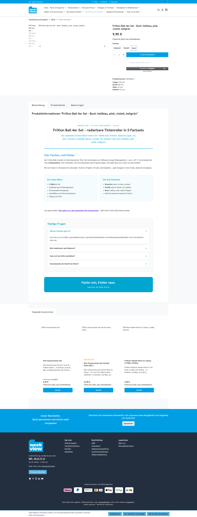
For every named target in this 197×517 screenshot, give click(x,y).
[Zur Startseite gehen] (34, 10)
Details (58, 390)
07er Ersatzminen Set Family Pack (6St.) (96, 364)
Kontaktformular (48, 466)
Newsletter (69, 452)
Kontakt (68, 449)
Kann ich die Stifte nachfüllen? (62, 256)
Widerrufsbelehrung (99, 455)
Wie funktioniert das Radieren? (62, 248)
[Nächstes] (104, 46)
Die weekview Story (126, 446)
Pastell (126, 48)
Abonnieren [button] (128, 424)
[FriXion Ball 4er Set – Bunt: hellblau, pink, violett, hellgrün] (72, 46)
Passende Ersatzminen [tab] (42, 312)
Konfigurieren (115, 514)
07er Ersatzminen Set (52, 361)
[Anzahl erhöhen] (123, 54)
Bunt (134, 48)
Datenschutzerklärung (100, 449)
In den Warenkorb (147, 55)
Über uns (122, 443)
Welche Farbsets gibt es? (60, 231)
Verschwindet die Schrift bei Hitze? (64, 264)
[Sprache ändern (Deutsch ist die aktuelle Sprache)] (166, 2)
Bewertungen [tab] (77, 105)
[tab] (38, 105)
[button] (147, 69)
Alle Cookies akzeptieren (158, 514)
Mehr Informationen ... (37, 515)
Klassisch (117, 48)
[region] (68, 46)
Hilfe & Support (71, 443)
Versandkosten (104, 502)
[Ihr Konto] (162, 10)
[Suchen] (158, 10)
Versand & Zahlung (72, 446)
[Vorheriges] (40, 46)
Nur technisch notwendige (134, 514)
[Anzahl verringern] (115, 54)
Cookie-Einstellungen (100, 452)
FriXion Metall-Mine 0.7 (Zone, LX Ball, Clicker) (137, 362)
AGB (93, 443)
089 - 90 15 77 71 (37, 458)
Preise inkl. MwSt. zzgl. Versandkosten (126, 39)
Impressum (96, 446)
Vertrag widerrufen (37, 472)
